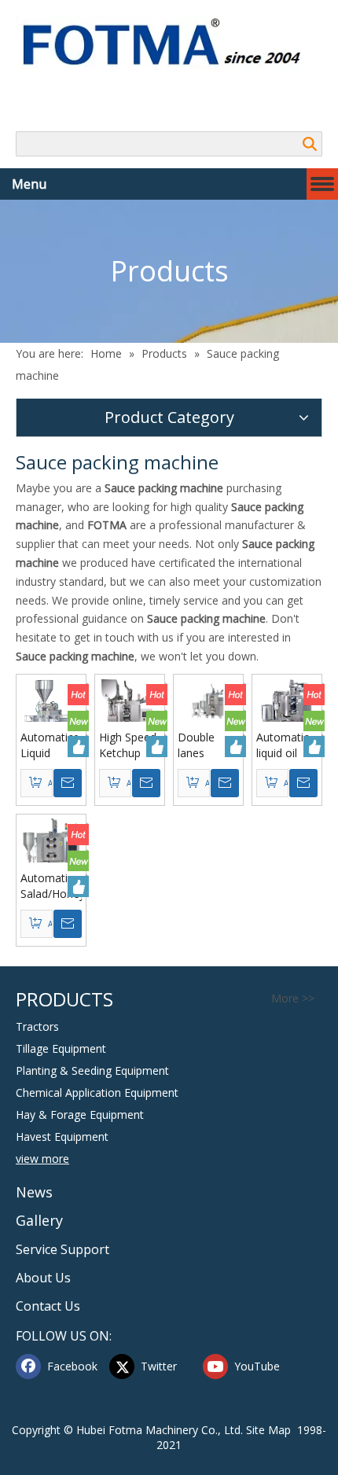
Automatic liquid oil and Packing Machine (287, 745)
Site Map (268, 1429)
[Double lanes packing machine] (208, 698)
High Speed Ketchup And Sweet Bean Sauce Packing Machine (129, 745)
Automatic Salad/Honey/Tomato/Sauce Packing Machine (51, 886)
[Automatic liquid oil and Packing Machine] (287, 710)
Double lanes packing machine (199, 745)
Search (309, 143)
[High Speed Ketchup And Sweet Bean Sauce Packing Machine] (129, 715)
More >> (292, 998)
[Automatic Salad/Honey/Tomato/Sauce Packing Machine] (51, 855)
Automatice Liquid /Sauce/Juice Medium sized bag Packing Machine (51, 745)
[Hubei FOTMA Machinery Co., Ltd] (169, 44)
